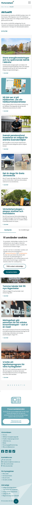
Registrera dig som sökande (11, 495)
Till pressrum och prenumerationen (16, 421)
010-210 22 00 (7, 460)
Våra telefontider (8, 464)
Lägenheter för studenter (10, 489)
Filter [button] (5, 31)
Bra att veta (6, 478)
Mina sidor (6, 473)
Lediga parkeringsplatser (10, 491)
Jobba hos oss (7, 441)
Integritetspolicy (10, 253)
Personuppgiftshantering (10, 445)
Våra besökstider (8, 466)
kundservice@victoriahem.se (11, 462)
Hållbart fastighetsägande (10, 437)
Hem (2, 7)
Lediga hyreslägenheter (9, 487)
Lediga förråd (6, 493)
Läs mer (5, 73)
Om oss (7, 7)
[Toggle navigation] (29, 2)
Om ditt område (7, 480)
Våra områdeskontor (9, 447)
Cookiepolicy (23, 253)
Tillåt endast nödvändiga (14, 266)
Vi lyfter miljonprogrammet (11, 439)
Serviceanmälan (7, 476)
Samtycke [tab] (8, 230)
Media (4, 443)
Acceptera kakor (11, 272)
